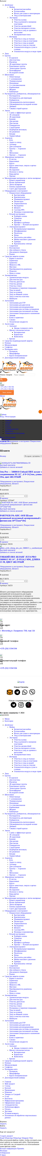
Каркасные (18, 334)
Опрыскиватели (20, 204)
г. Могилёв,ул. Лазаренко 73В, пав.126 (17, 630)
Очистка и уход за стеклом (24, 45)
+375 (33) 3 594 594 (7, 389)
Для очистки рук (16, 280)
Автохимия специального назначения (24, 313)
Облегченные (14, 77)
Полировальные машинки (24, 229)
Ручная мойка (19, 11)
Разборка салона (20, 216)
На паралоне (14, 170)
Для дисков (13, 121)
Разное (12, 254)
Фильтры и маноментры (23, 212)
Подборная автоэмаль (18, 130)
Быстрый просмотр (7, 465)
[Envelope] (10, 692)
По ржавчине (14, 132)
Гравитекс (13, 263)
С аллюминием (15, 79)
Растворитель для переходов (20, 98)
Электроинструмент (17, 227)
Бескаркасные (19, 332)
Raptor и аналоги (16, 258)
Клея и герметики (16, 318)
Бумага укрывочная (17, 180)
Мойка (12, 7)
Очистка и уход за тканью (24, 39)
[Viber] (32, 692)
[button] (4, 498)
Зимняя (12, 315)
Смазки (12, 320)
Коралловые (14, 161)
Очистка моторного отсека (24, 28)
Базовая (12, 119)
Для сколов (13, 123)
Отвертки (18, 218)
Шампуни (13, 299)
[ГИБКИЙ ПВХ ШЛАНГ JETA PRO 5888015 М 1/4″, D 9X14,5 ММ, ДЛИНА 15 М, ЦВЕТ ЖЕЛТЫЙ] (21, 548)
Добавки (12, 106)
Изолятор (13, 62)
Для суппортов (15, 146)
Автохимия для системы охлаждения (24, 309)
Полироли (13, 351)
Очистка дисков (15, 284)
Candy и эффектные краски (20, 113)
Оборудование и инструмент (18, 441)
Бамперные (13, 92)
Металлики (13, 153)
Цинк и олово (14, 273)
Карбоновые (14, 87)
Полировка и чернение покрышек (22, 288)
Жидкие (12, 89)
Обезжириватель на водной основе (23, 104)
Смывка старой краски (18, 108)
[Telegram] (17, 692)
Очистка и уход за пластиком (25, 41)
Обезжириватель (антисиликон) (22, 102)
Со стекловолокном (17, 85)
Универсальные (15, 81)
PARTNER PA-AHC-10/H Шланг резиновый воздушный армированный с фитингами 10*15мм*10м (20, 518)
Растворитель (14, 96)
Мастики (12, 267)
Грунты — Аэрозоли (17, 149)
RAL (11, 140)
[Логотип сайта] (8, 372)
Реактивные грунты (17, 66)
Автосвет (13, 326)
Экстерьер (13, 18)
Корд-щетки (14, 174)
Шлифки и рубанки (22, 223)
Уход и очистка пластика (19, 296)
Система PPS (19, 210)
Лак (10, 151)
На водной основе (16, 73)
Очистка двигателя (16, 282)
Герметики (13, 261)
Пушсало (13, 271)
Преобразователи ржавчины (20, 269)
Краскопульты (19, 197)
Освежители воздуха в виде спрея (27, 51)
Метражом (13, 168)
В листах (12, 159)
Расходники (18, 206)
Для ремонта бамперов (18, 252)
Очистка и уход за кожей (24, 43)
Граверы (17, 242)
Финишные (14, 83)
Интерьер (13, 37)
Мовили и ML (15, 265)
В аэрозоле (13, 58)
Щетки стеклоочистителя (19, 330)
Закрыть (3, 1124)
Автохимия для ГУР (17, 303)
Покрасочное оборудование (20, 193)
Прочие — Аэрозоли (17, 155)
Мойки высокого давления (24, 239)
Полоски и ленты (16, 172)
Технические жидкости (18, 322)
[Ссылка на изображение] (21, 682)
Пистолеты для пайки (22, 237)
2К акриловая (14, 117)
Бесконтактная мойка (22, 9)
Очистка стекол (15, 286)
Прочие (12, 176)
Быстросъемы (19, 195)
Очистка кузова (20, 20)
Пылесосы (18, 233)
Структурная (14, 127)
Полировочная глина (22, 35)
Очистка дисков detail (22, 26)
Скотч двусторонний (17, 189)
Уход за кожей (14, 290)
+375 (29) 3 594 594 (7, 387)
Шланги (17, 208)
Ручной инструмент (17, 214)
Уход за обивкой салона (18, 294)
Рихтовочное (14, 248)
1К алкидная (14, 115)
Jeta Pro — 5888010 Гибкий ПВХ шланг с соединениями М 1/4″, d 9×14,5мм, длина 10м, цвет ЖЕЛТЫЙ (21, 474)
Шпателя (17, 220)
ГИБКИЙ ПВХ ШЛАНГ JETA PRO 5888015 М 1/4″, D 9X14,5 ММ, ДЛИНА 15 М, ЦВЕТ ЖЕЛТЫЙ (20, 559)
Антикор (12, 144)
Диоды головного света (23, 328)
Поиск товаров (6, 375)
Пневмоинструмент (22, 199)
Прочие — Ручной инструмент (26, 225)
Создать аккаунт (6, 1136)
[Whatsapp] (25, 692)
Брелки (12, 339)
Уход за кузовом (15, 292)
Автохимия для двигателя (19, 305)
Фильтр (3, 456)
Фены (16, 235)
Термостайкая (14, 136)
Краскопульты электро (23, 244)
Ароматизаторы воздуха (19, 277)
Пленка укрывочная (17, 187)
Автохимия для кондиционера (21, 307)
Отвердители (14, 125)
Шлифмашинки (20, 231)
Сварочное (13, 246)
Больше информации (8, 1149)
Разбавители (14, 100)
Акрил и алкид (15, 142)
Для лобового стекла (17, 250)
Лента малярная (15, 185)
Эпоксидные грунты (17, 68)
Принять (20, 1149)
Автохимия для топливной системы (23, 311)
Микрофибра (14, 353)
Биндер (12, 134)
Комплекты (18, 337)
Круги (11, 163)
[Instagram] (21, 705)
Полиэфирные (15, 70)
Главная (3, 441)
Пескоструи (18, 201)
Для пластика (14, 60)
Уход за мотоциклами (22, 16)
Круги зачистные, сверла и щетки (22, 166)
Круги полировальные (18, 356)
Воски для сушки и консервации (27, 13)
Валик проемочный (17, 182)
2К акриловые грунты (18, 64)
